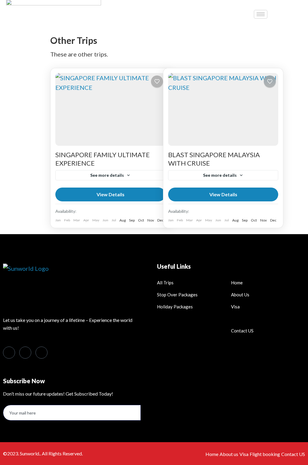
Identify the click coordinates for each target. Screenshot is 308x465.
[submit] (145, 413)
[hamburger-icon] (260, 14)
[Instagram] (41, 353)
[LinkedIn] (25, 353)
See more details (107, 175)
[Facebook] (9, 353)
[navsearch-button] (284, 13)
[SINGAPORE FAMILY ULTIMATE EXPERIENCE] (110, 109)
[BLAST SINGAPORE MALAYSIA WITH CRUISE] (223, 109)
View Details (111, 194)
